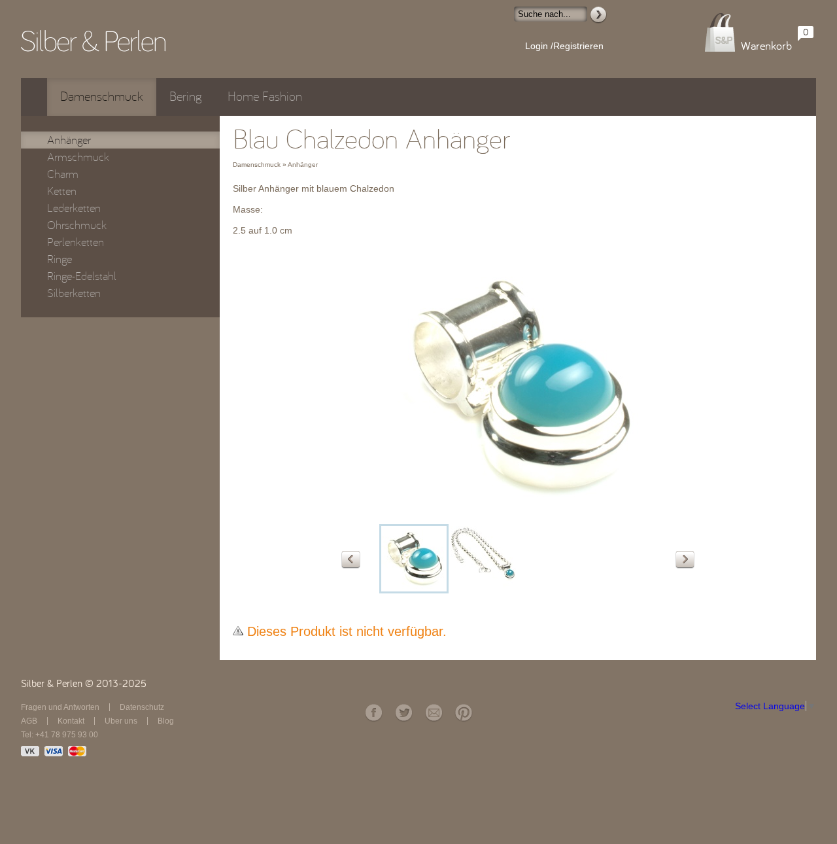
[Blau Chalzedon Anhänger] (518, 514)
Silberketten (74, 293)
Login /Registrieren (564, 46)
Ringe (59, 259)
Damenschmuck (101, 96)
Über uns (121, 721)
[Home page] (93, 41)
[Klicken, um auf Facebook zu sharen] (373, 713)
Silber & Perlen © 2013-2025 (83, 684)
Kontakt (71, 721)
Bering (185, 96)
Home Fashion (265, 96)
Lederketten (74, 208)
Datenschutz (142, 707)
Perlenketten (75, 242)
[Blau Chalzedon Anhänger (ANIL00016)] (414, 558)
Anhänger (69, 140)
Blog (166, 721)
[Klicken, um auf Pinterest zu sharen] (463, 713)
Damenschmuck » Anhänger (275, 164)
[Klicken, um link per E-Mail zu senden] (433, 713)
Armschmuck (78, 157)
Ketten (62, 191)
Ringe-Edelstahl (81, 276)
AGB (29, 721)
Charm (62, 174)
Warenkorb (766, 46)
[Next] (684, 560)
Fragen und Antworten (60, 707)
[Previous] (350, 560)
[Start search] (598, 15)
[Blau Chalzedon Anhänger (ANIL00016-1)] (483, 558)
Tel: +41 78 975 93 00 (59, 735)
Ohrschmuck (77, 225)
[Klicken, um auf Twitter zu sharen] (403, 713)
